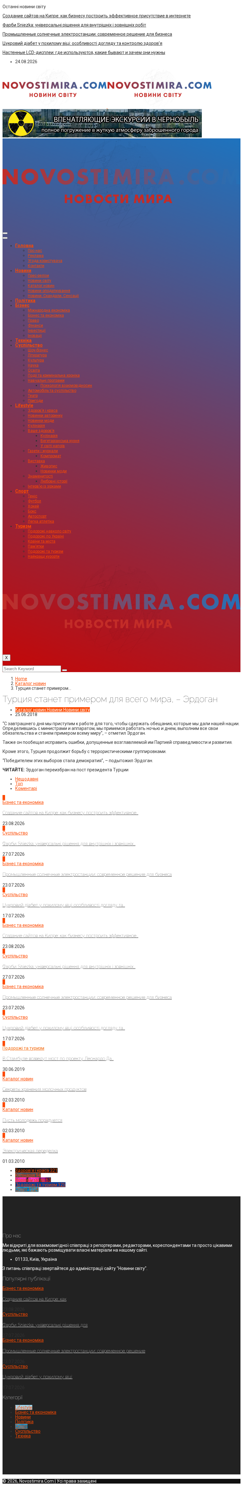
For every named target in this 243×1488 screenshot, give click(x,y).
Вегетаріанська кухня (59, 441)
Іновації (35, 335)
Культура (36, 360)
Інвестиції (37, 330)
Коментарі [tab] (26, 788)
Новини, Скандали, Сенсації (53, 296)
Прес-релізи (38, 275)
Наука (33, 365)
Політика (25, 300)
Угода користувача (45, 260)
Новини (23, 270)
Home (21, 678)
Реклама (36, 255)
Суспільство (29, 345)
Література (37, 355)
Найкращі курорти (43, 556)
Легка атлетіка (41, 521)
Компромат (50, 456)
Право (33, 320)
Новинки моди (41, 420)
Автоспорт (37, 516)
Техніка (23, 340)
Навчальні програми (46, 380)
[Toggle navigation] (5, 233)
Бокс (32, 511)
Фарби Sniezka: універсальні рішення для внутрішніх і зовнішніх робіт (74, 24)
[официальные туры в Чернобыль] (102, 135)
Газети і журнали (43, 451)
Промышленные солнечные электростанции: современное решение (74, 1350)
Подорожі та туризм (45, 551)
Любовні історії (53, 481)
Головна (24, 245)
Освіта (34, 370)
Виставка (36, 461)
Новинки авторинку (45, 415)
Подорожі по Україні (46, 536)
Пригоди (35, 400)
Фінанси (35, 325)
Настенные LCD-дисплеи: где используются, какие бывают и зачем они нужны (84, 52)
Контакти (36, 266)
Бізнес (22, 305)
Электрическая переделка (30, 1150)
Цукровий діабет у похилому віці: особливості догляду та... (64, 905)
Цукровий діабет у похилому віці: (37, 1376)
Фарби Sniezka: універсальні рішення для (45, 1324)
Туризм (23, 526)
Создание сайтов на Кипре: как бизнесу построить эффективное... (70, 812)
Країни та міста (41, 541)
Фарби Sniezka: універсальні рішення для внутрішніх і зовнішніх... (69, 843)
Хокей (33, 506)
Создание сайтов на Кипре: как (34, 1299)
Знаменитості (40, 476)
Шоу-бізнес (38, 350)
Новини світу (39, 280)
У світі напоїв (52, 446)
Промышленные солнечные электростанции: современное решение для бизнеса (87, 34)
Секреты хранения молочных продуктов (44, 1089)
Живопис (48, 466)
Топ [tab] (19, 783)
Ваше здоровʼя (41, 430)
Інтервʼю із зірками (44, 486)
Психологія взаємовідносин (66, 385)
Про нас (35, 250)
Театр (33, 395)
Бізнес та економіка (46, 315)
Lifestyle (24, 405)
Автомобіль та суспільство (52, 390)
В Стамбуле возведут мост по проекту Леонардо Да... (58, 1058)
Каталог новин (41, 285)
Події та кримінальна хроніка (54, 375)
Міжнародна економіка (49, 310)
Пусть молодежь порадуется (32, 1120)
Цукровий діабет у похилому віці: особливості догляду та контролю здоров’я (82, 43)
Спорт (22, 491)
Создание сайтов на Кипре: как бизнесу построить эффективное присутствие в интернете (97, 15)
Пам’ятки (36, 546)
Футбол (34, 501)
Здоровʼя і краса (43, 410)
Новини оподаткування (49, 290)
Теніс (32, 496)
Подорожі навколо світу (49, 531)
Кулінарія (36, 425)
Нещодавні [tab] (26, 778)
